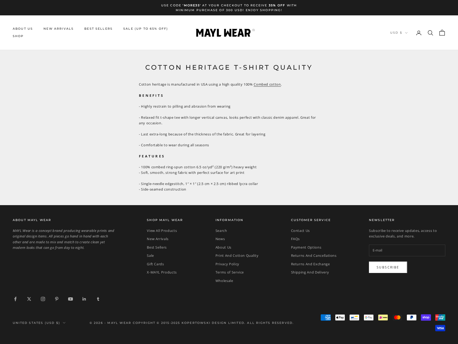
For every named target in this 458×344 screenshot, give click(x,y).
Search (221, 230)
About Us (23, 28)
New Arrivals (58, 28)
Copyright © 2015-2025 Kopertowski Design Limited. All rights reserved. (213, 323)
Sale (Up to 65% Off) (145, 28)
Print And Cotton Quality (237, 255)
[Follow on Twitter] (29, 299)
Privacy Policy (227, 264)
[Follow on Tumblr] (98, 299)
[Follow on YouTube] (70, 299)
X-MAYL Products (162, 272)
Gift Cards (155, 264)
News (220, 238)
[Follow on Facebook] (15, 299)
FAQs (295, 238)
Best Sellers (98, 28)
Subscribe (388, 267)
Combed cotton (267, 84)
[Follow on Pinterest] (56, 299)
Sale (150, 255)
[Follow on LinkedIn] (84, 299)
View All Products (162, 230)
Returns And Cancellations (314, 255)
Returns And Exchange (310, 264)
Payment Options (306, 247)
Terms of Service (229, 272)
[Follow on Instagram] (43, 299)
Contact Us (300, 230)
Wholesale (224, 280)
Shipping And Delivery (310, 272)
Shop (18, 36)
